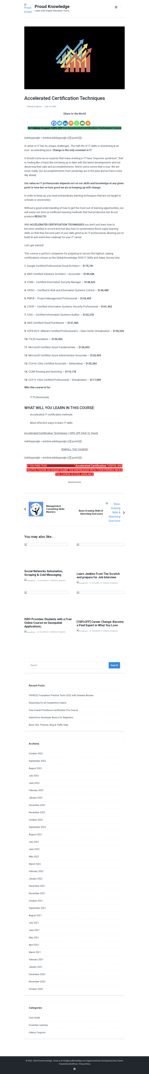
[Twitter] (59, 121)
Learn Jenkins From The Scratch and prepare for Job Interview (98, 575)
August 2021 (35, 915)
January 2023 (35, 797)
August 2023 (35, 768)
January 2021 (35, 967)
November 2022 (37, 812)
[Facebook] (53, 121)
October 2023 (36, 753)
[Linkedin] (65, 121)
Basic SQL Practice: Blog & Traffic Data (48, 725)
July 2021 (34, 922)
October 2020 (36, 989)
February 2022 (36, 871)
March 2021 (35, 952)
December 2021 (37, 886)
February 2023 (36, 790)
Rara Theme (118, 1061)
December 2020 (37, 974)
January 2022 (35, 878)
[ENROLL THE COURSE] (75, 449)
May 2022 (34, 856)
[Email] (82, 121)
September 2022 (37, 827)
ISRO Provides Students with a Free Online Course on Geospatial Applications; (48, 623)
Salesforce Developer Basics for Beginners (51, 717)
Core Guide (34, 1017)
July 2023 (34, 775)
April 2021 (34, 944)
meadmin (43, 580)
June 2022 (34, 849)
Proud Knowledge (52, 6)
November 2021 (37, 893)
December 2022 (37, 805)
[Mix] (70, 121)
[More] (88, 121)
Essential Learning (38, 1025)
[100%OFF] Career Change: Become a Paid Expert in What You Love (100, 623)
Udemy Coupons (34, 106)
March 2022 (35, 864)
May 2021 (34, 937)
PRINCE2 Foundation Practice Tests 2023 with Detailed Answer (61, 695)
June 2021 (34, 930)
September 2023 (37, 761)
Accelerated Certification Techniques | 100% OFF (52, 433)
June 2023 (34, 783)
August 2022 (35, 834)
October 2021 (36, 900)
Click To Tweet (89, 433)
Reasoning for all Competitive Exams (47, 702)
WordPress (73, 1064)
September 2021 (37, 908)
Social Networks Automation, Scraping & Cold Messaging (43, 573)
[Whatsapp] (76, 121)
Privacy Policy (84, 1064)
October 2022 (36, 819)
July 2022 (34, 842)
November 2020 (37, 981)
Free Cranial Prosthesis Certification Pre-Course (53, 710)
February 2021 (36, 959)
